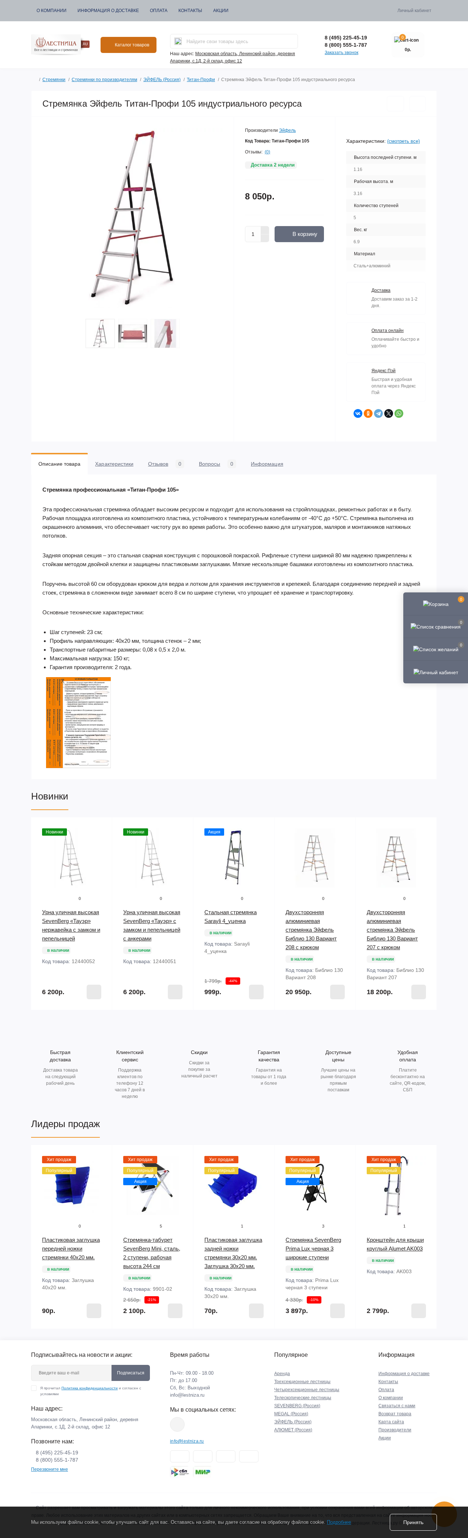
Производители (394, 1429)
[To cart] (94, 992)
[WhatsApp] (399, 413)
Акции (221, 10)
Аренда (282, 1373)
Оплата (158, 10)
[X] (388, 413)
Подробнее (339, 1522)
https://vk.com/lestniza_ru (177, 1424)
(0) (267, 151)
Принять (413, 1522)
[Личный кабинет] (435, 671)
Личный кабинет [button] (414, 10)
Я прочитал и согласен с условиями (90, 1391)
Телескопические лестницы (302, 1397)
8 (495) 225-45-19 (346, 38)
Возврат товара (394, 1413)
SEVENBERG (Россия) (297, 1405)
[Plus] (265, 230)
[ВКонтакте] (358, 413)
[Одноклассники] (368, 413)
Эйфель (287, 130)
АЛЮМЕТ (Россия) (293, 1429)
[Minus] (265, 238)
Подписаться (130, 1372)
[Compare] (101, 856)
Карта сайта (391, 1421)
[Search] (178, 41)
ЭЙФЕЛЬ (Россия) (162, 79)
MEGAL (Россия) (291, 1413)
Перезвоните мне (49, 1469)
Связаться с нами (396, 1405)
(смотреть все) (403, 141)
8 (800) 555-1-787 (346, 45)
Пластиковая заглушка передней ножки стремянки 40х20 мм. (71, 1248)
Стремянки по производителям (104, 79)
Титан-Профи (201, 79)
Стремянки (53, 79)
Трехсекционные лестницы (302, 1381)
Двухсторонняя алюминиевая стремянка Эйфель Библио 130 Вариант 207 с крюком (392, 929)
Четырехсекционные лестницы (306, 1389)
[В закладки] (395, 103)
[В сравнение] (418, 103)
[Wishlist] (101, 842)
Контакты (190, 10)
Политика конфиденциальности (89, 1388)
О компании (52, 10)
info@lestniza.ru (187, 1395)
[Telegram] (378, 413)
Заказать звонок (341, 52)
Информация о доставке (108, 10)
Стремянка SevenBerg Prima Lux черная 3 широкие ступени (313, 1248)
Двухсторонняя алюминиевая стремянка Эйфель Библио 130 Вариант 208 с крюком (311, 929)
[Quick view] (101, 828)
